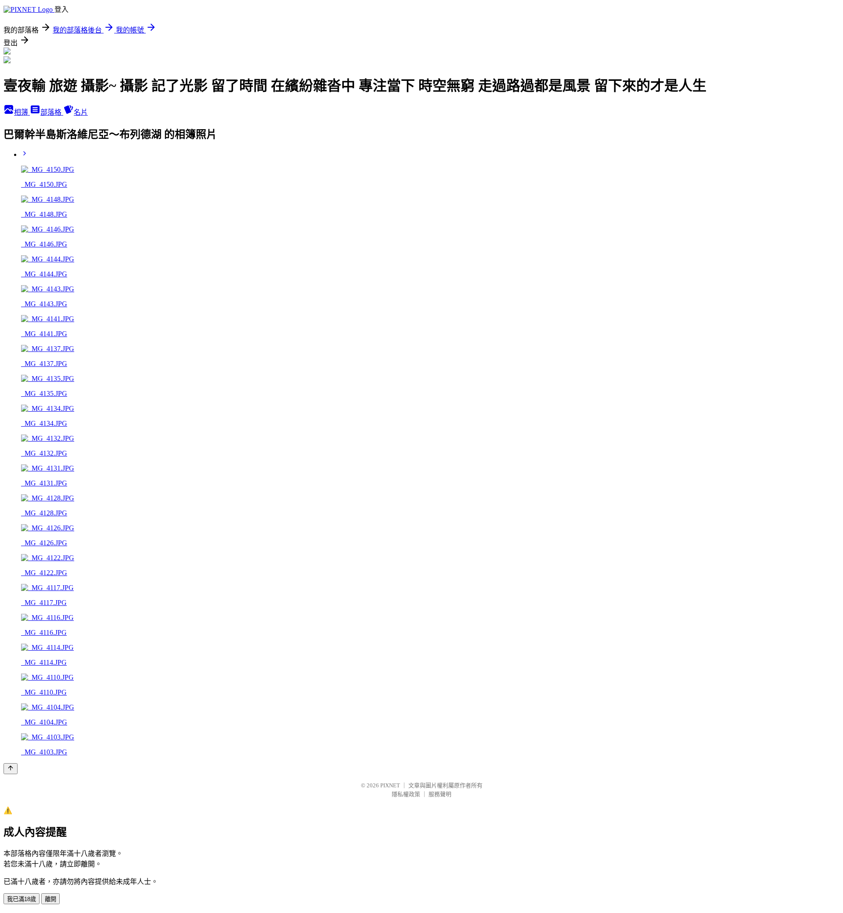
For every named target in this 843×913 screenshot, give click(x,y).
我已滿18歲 (21, 899)
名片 (81, 112)
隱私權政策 (406, 794)
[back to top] (11, 768)
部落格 (51, 112)
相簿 (22, 112)
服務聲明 (440, 794)
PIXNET (390, 785)
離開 (50, 899)
